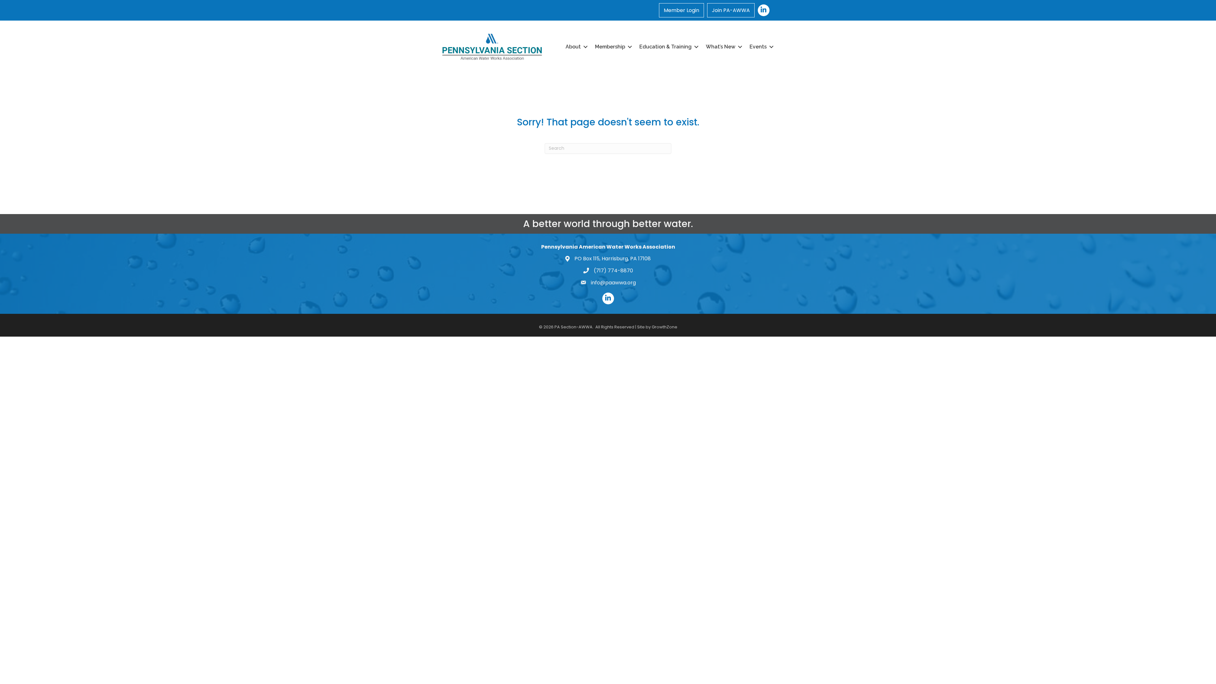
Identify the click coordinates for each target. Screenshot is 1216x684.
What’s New (720, 47)
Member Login (681, 10)
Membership (610, 47)
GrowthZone (664, 327)
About (573, 47)
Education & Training (665, 47)
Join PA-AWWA (731, 10)
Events (758, 47)
